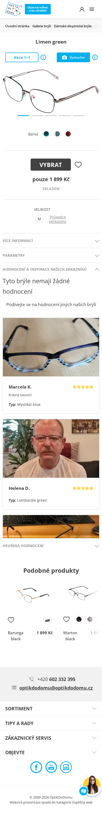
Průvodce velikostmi (57, 219)
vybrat (50, 165)
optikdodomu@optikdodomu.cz (56, 688)
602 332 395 (56, 679)
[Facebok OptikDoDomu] (36, 768)
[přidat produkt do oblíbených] (11, 620)
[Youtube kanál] (51, 768)
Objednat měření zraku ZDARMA (37, 9)
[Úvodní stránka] (13, 9)
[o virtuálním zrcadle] (95, 57)
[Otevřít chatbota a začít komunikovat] (91, 785)
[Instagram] (66, 768)
